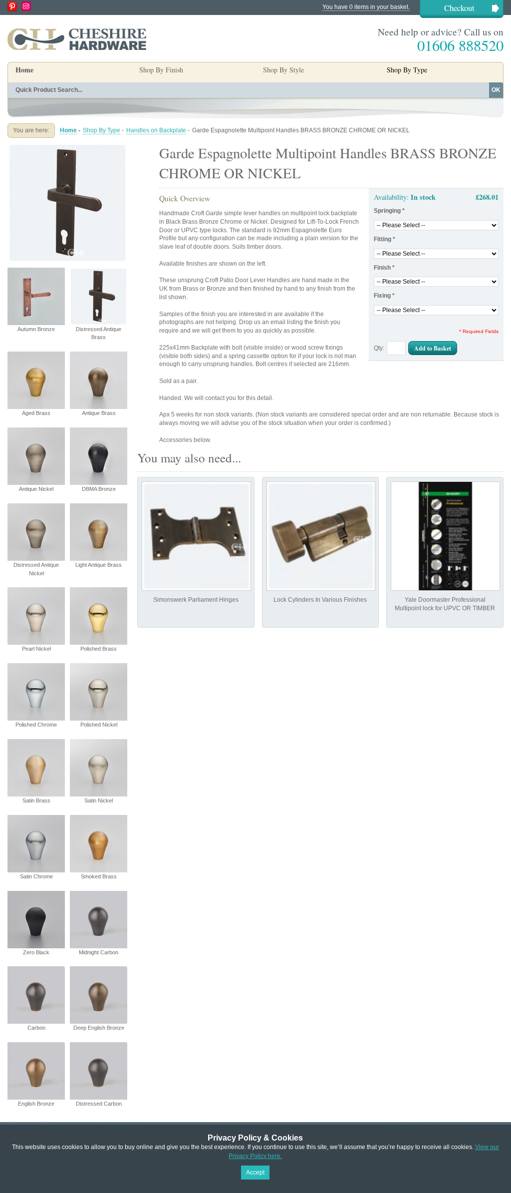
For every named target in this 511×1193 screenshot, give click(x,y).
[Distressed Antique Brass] (67, 146)
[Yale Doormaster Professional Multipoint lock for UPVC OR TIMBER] (445, 536)
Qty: (379, 348)
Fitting (384, 239)
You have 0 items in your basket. (366, 6)
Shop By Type (101, 130)
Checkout (459, 7)
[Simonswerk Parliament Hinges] (196, 536)
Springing (389, 210)
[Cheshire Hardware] (76, 39)
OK (496, 89)
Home (24, 69)
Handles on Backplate (156, 130)
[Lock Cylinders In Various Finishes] (321, 536)
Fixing (384, 295)
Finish (384, 267)
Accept (255, 1172)
